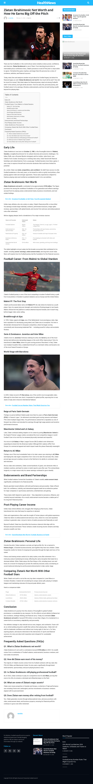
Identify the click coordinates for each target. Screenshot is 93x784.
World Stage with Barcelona (14, 112)
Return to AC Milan (12, 118)
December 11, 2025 (68, 764)
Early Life (7, 100)
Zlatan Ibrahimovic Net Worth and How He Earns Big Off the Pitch (74, 54)
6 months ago (78, 30)
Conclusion (8, 129)
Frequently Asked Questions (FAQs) (15, 131)
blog (64, 742)
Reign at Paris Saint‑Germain (14, 114)
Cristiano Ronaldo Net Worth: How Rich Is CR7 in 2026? (80, 74)
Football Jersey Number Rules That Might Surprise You (74, 761)
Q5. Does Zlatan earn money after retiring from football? (21, 141)
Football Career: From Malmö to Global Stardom (19, 104)
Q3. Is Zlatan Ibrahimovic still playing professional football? (22, 137)
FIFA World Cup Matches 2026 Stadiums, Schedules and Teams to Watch (74, 746)
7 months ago (78, 20)
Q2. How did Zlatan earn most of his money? (18, 135)
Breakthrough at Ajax (12, 108)
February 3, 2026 (78, 87)
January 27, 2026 (67, 751)
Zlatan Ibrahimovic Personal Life (14, 125)
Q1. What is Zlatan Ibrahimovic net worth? (18, 133)
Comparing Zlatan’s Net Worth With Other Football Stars (21, 127)
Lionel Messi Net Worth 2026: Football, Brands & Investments (80, 83)
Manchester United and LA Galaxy (15, 116)
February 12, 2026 (20, 18)
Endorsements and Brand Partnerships (16, 120)
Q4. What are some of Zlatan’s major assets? (18, 139)
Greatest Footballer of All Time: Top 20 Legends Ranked (81, 16)
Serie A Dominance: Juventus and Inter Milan (18, 110)
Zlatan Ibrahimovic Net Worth (14, 102)
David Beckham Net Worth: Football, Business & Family (81, 26)
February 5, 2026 (78, 78)
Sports (29, 18)
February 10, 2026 (78, 69)
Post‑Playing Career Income (13, 123)
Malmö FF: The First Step (13, 106)
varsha (11, 18)
